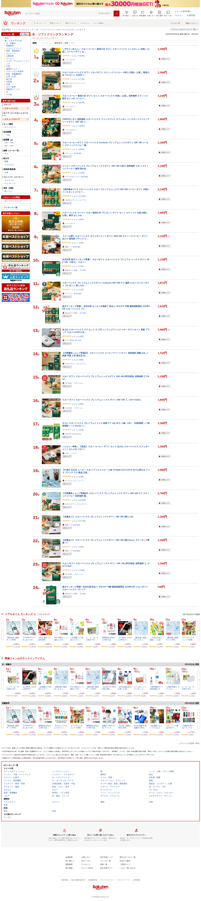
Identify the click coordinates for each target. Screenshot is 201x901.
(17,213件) (17, 647)
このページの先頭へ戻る (189, 743)
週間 (66, 43)
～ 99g (7, 135)
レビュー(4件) (78, 336)
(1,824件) (64, 647)
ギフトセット (10, 127)
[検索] (116, 13)
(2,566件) (192, 647)
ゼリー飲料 (11, 87)
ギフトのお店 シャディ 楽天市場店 (76, 176)
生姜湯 (9, 82)
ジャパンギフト (70, 60)
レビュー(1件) (78, 243)
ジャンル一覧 (175, 23)
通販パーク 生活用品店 (72, 551)
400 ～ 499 (8, 146)
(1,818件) (80, 696)
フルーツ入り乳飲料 (14, 71)
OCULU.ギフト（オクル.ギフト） (76, 364)
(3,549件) (176, 647)
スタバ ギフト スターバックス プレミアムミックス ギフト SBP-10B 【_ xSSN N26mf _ (102, 400)
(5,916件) (176, 696)
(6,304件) (160, 647)
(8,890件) (48, 696)
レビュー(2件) (78, 430)
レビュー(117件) (79, 521)
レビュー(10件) (78, 570)
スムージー (11, 53)
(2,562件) (80, 735)
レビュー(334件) (79, 500)
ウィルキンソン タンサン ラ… (140, 688)
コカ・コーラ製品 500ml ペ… (172, 727)
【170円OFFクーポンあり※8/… (28, 639)
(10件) (15, 696)
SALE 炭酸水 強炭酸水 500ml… (140, 727)
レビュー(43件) (78, 102)
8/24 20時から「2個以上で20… (61, 639)
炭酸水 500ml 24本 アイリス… (108, 727)
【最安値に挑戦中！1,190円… (172, 639)
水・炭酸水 (11, 43)
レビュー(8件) (78, 360)
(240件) (191, 735)
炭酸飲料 (10, 46)
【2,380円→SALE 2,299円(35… (125, 639)
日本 (6, 172)
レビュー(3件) (78, 266)
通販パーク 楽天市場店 (72, 247)
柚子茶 (9, 79)
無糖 (6, 161)
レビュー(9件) (78, 219)
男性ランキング (55, 23)
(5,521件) (112, 696)
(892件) (95, 647)
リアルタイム (84, 23)
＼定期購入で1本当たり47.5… (76, 639)
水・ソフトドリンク (44, 30)
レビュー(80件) (78, 126)
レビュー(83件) (78, 56)
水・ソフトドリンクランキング (52, 34)
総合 (7, 38)
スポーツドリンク (13, 48)
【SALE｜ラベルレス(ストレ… (61, 727)
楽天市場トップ (8, 30)
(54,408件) (32, 696)
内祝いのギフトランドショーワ (75, 83)
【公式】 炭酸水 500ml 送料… (124, 727)
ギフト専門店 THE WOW (73, 340)
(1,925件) (112, 647)
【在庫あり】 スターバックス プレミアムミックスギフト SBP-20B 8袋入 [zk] (97, 516)
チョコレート (10, 183)
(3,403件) (112, 735)
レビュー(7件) (78, 290)
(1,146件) (192, 696)
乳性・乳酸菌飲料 (13, 74)
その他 (9, 94)
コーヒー (10, 58)
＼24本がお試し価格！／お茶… (156, 639)
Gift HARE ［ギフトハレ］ (74, 383)
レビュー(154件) (79, 196)
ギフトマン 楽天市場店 (73, 153)
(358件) (95, 735)
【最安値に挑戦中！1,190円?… (92, 688)
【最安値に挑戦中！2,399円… (12, 639)
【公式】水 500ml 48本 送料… (109, 688)
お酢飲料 (10, 56)
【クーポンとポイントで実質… (188, 639)
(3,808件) (144, 647)
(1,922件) (48, 735)
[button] (135, 14)
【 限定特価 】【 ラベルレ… (172, 688)
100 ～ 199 (8, 143)
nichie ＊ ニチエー (71, 453)
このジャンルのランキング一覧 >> (184, 29)
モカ (6, 153)
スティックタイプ (12, 119)
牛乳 (8, 66)
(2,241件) (176, 735)
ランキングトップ (40, 23)
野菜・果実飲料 (13, 51)
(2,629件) (128, 735)
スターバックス (11, 108)
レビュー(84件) (78, 149)
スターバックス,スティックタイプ (70, 30)
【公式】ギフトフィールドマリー (76, 200)
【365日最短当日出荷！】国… (124, 688)
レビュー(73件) (78, 79)
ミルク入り (9, 165)
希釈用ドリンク (13, 89)
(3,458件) (160, 735)
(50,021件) (48, 647)
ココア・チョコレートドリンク (17, 62)
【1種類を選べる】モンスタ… (188, 727)
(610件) (143, 696)
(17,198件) (17, 735)
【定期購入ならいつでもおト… (156, 727)
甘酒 (8, 84)
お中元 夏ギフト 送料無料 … (44, 639)
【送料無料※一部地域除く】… (156, 688)
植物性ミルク (12, 69)
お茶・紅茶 (11, 76)
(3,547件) (96, 696)
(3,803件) (64, 696)
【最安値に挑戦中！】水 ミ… (140, 639)
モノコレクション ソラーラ (74, 480)
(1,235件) (160, 696)
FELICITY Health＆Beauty (73, 434)
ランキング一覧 (10, 207)
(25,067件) (128, 696)
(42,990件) (144, 735)
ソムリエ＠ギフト (71, 130)
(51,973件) (32, 735)
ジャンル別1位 (98, 23)
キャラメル (9, 180)
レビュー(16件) (78, 173)
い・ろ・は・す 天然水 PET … (92, 639)
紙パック (8, 191)
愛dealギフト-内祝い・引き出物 (75, 270)
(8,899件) (80, 647)
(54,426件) (128, 647)
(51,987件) (32, 647)
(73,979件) (64, 735)
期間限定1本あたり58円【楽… (108, 639)
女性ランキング (70, 23)
